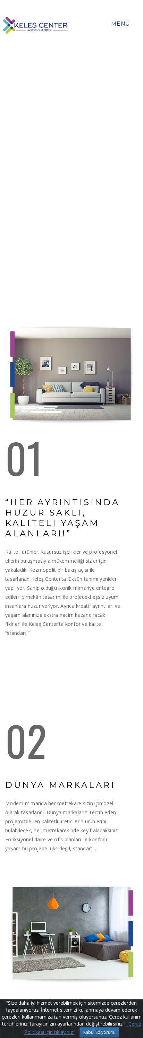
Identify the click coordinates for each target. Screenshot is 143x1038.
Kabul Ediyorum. (99, 1032)
